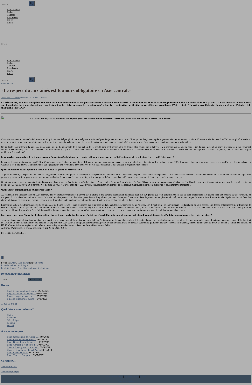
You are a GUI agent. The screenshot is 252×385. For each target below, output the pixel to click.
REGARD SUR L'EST (12, 39)
